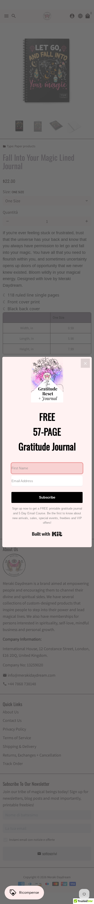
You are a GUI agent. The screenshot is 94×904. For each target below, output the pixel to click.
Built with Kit (47, 534)
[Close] (85, 363)
